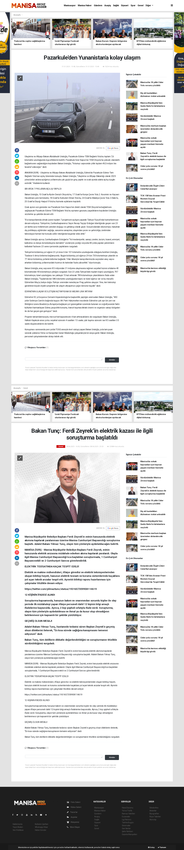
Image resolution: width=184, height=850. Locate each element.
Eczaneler (126, 817)
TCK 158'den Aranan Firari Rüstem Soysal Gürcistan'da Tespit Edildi (153, 198)
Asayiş (107, 5)
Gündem (98, 5)
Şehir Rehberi (127, 831)
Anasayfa (17, 15)
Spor (133, 5)
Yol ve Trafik (127, 811)
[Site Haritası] (42, 815)
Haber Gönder (40, 830)
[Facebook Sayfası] (13, 815)
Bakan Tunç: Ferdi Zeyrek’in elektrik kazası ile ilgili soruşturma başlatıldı (153, 156)
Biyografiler (154, 814)
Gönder (112, 360)
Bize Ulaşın (75, 827)
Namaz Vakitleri (128, 814)
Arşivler (73, 817)
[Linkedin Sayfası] (33, 815)
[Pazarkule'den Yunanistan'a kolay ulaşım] (67, 108)
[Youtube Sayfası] (28, 815)
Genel (140, 5)
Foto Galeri (75, 802)
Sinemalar (126, 825)
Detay (152, 847)
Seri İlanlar (126, 828)
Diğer (149, 5)
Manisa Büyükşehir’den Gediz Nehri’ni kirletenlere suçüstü (152, 106)
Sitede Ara (154, 808)
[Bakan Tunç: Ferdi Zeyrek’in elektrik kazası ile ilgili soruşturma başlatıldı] (67, 488)
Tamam (162, 847)
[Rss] (37, 815)
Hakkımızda (17, 824)
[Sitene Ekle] (47, 815)
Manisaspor (70, 5)
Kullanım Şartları (41, 824)
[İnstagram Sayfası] (23, 815)
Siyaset (125, 5)
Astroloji (153, 819)
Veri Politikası (18, 830)
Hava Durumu (127, 808)
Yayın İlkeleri (18, 827)
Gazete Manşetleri (129, 834)
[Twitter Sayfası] (18, 815)
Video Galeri (75, 807)
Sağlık (116, 5)
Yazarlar (74, 812)
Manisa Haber (85, 5)
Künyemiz (74, 822)
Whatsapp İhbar (41, 827)
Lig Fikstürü (126, 819)
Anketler (153, 811)
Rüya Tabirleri (155, 817)
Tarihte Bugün (128, 822)
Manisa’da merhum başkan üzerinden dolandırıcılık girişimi (153, 129)
